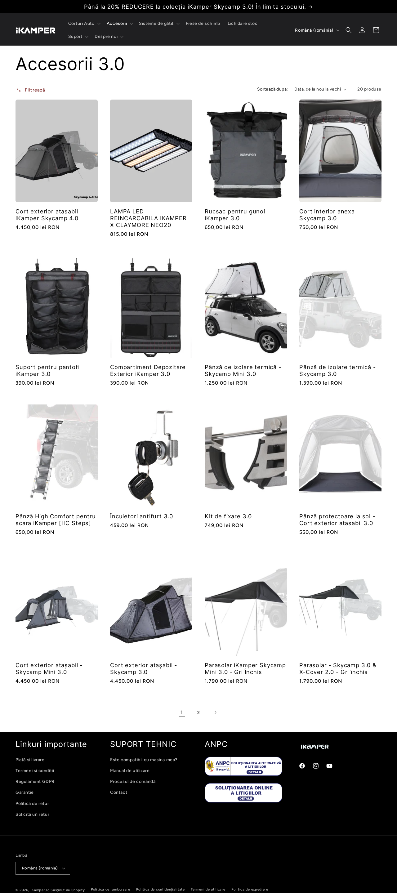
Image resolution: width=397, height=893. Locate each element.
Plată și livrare (30, 759)
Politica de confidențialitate (160, 889)
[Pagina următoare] (215, 712)
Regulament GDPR (35, 781)
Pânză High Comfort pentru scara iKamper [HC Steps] (56, 519)
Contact (118, 792)
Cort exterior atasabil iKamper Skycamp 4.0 (47, 214)
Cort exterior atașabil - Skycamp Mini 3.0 (49, 668)
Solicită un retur (32, 814)
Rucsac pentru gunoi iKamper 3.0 (235, 214)
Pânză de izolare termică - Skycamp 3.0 (337, 370)
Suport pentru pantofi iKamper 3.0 (48, 370)
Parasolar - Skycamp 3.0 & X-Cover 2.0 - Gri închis (338, 668)
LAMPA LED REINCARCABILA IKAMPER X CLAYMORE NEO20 (148, 218)
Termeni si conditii (35, 770)
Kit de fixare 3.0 (228, 516)
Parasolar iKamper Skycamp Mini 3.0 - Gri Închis (245, 668)
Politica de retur (32, 803)
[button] (84, 23)
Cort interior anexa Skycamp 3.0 (327, 214)
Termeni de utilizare (208, 889)
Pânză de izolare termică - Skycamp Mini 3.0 (243, 370)
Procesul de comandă (132, 781)
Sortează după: (272, 89)
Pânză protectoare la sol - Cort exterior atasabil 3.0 (337, 519)
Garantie (25, 792)
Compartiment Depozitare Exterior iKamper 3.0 (148, 370)
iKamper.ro (40, 890)
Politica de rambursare (110, 889)
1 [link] (182, 712)
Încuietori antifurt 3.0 (141, 516)
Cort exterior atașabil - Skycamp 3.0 (143, 668)
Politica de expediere (249, 889)
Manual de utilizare (129, 770)
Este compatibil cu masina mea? (143, 759)
